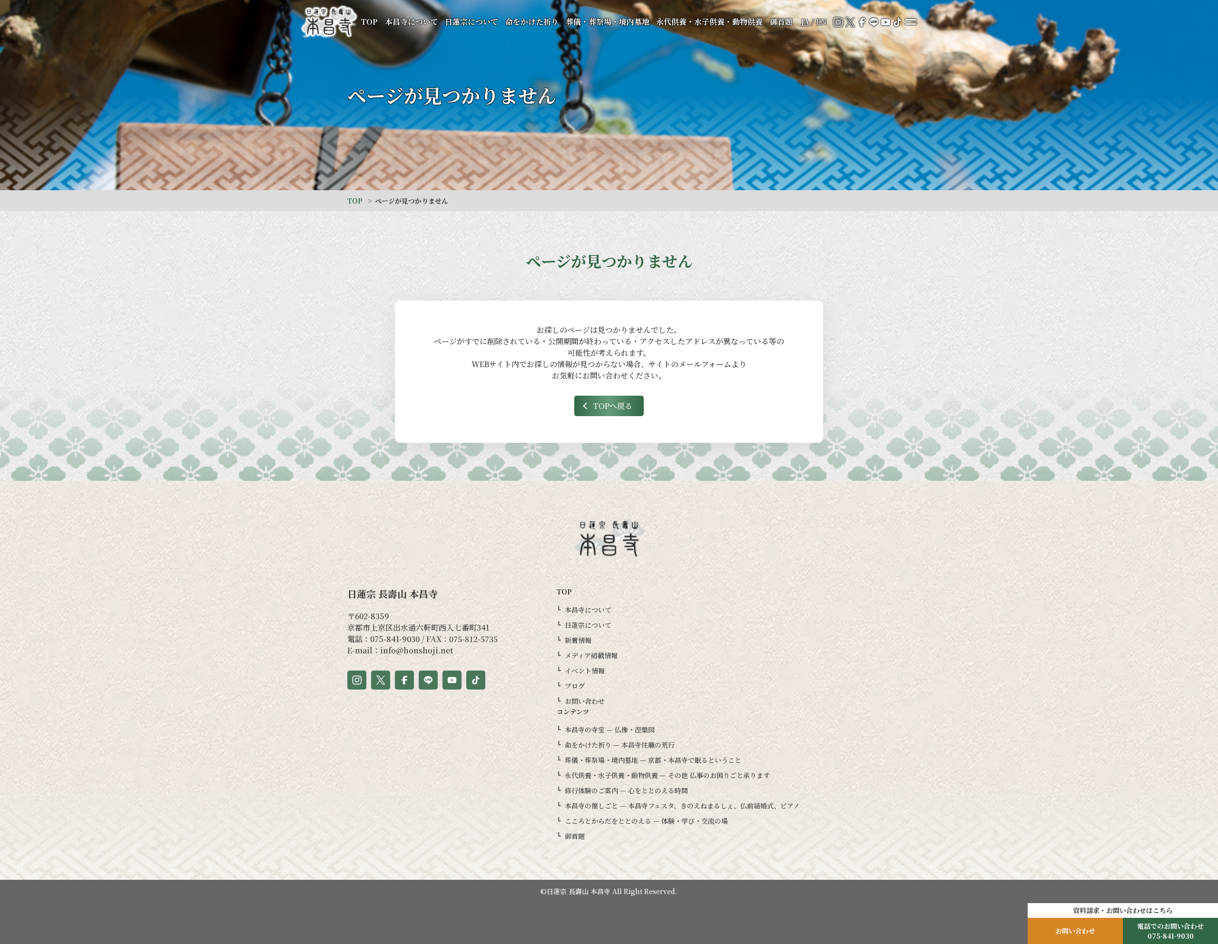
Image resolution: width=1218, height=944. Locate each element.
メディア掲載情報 (591, 655)
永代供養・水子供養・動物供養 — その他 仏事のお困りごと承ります (667, 775)
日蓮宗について (471, 21)
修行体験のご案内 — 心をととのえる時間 (626, 790)
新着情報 (578, 640)
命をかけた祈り (532, 21)
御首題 (781, 21)
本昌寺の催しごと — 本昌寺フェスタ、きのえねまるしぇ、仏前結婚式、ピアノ (682, 805)
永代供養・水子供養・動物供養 (709, 21)
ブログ (575, 686)
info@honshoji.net (416, 650)
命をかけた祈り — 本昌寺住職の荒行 (620, 744)
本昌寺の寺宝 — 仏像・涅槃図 (610, 729)
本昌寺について (411, 21)
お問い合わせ (585, 701)
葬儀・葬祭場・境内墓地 (607, 21)
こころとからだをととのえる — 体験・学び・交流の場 (646, 821)
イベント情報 (585, 670)
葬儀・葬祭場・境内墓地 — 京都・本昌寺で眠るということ (653, 760)
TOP (369, 21)
